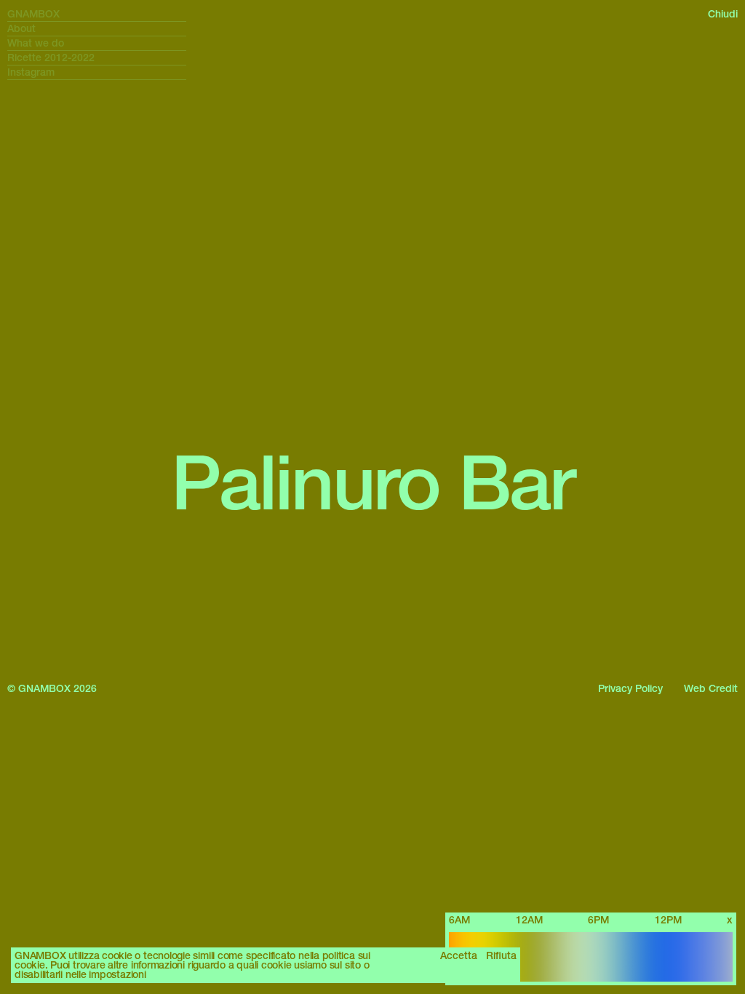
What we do (35, 43)
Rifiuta (501, 956)
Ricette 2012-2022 (51, 57)
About (21, 28)
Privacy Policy (630, 688)
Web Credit (711, 688)
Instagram (31, 72)
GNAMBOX (33, 14)
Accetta (458, 956)
